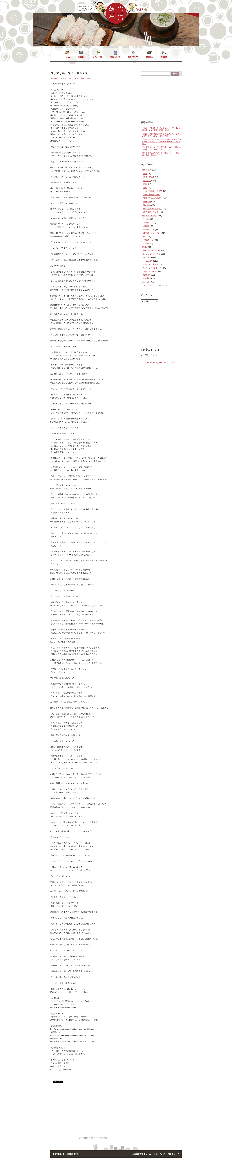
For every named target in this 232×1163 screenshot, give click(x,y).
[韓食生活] (116, 23)
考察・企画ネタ (149, 271)
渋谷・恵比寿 (149, 177)
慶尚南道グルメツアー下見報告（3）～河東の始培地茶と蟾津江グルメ (161, 154)
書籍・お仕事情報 (150, 264)
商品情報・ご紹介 (150, 212)
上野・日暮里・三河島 (152, 191)
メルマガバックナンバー (74, 79)
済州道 (146, 243)
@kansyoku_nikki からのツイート (161, 362)
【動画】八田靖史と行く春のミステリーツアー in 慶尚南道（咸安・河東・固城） (161, 135)
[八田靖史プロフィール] (138, 8)
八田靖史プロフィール (141, 1154)
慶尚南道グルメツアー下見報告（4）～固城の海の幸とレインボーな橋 (161, 148)
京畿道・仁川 (91, 79)
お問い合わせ (159, 1154)
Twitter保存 (148, 261)
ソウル (146, 219)
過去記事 (164, 57)
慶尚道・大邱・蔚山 (151, 233)
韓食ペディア (133, 57)
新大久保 (147, 181)
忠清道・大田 (149, 229)
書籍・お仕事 (115, 57)
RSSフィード (173, 1154)
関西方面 (147, 205)
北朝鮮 (145, 247)
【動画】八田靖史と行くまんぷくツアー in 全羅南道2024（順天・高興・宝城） (161, 129)
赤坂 (145, 188)
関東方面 (147, 201)
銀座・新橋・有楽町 (151, 194)
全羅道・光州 (149, 240)
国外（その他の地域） (151, 250)
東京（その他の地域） (152, 198)
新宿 (145, 184)
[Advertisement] (72, 1109)
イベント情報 (97, 57)
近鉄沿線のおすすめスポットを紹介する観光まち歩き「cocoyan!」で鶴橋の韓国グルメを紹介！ (161, 141)
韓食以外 (147, 275)
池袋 (145, 174)
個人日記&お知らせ (150, 254)
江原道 (146, 226)
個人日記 (147, 257)
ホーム (67, 57)
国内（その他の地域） (152, 208)
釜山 (145, 236)
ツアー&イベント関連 (152, 268)
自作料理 (147, 278)
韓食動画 (149, 57)
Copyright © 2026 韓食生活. (66, 1154)
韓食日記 (81, 57)
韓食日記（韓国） (149, 215)
